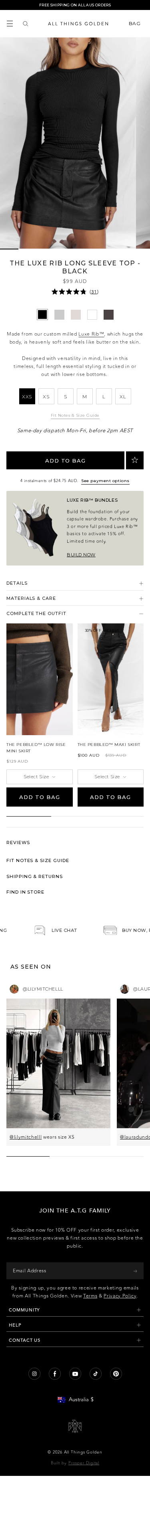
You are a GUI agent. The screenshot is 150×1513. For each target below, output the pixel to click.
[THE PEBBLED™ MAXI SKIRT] (111, 679)
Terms (90, 1295)
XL (123, 397)
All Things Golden (83, 1452)
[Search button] (25, 23)
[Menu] (10, 23)
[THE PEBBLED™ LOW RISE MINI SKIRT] (39, 679)
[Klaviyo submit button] (135, 1271)
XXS (27, 397)
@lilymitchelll (26, 1137)
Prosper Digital (84, 1463)
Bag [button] (135, 23)
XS (46, 397)
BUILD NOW (81, 555)
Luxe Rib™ (91, 334)
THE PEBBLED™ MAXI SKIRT (109, 744)
